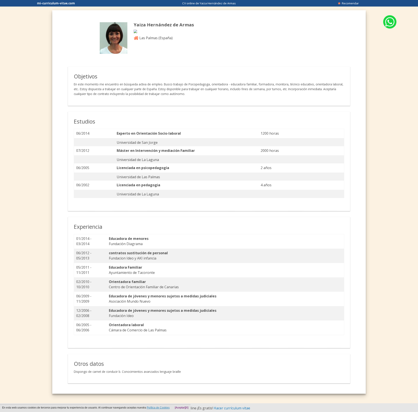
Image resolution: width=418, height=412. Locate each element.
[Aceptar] (180, 407)
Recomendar (349, 3)
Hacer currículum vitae (232, 408)
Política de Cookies (158, 407)
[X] (186, 407)
